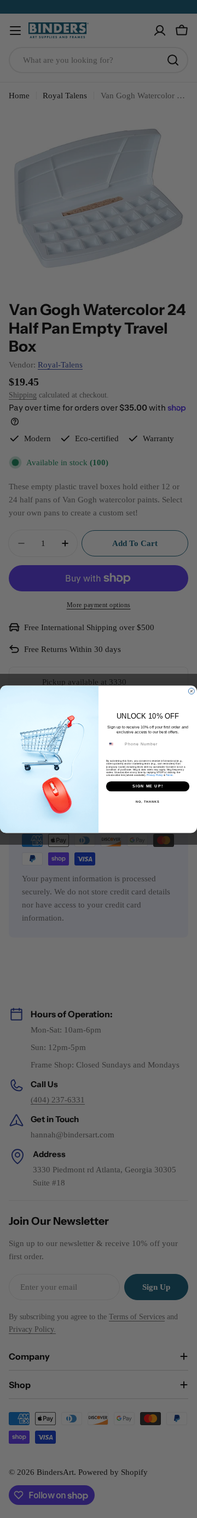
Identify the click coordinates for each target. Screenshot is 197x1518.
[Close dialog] (191, 691)
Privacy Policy (155, 774)
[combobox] (114, 744)
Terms (169, 774)
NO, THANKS (148, 801)
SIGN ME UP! (147, 786)
